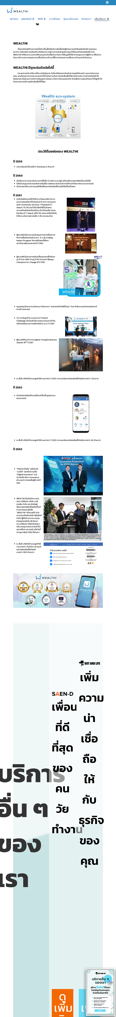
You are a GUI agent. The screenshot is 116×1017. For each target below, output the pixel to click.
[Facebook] (107, 2)
